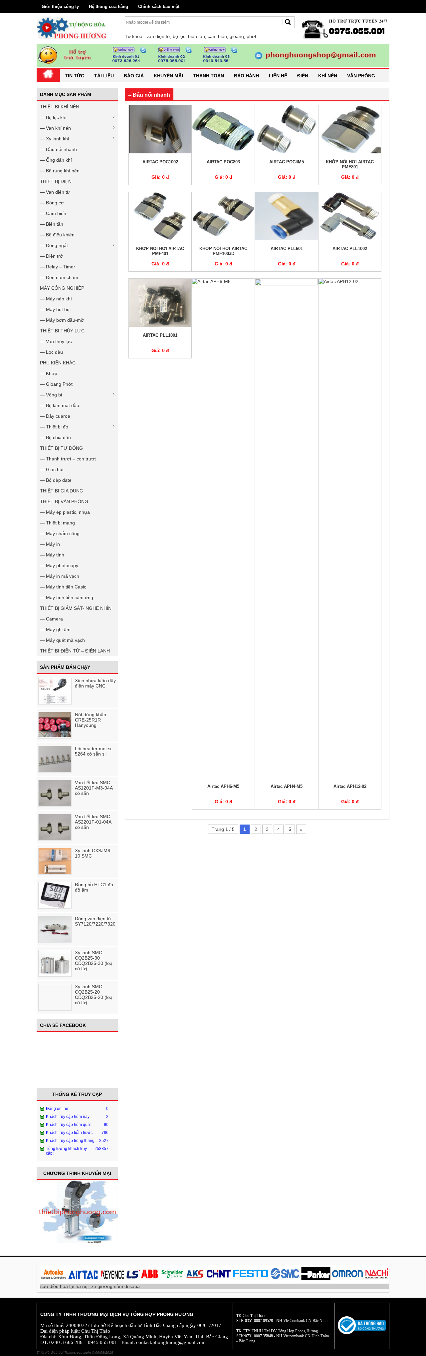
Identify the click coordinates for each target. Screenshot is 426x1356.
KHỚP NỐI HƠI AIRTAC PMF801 (350, 164)
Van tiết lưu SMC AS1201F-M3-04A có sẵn (93, 788)
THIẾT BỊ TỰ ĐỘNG (61, 448)
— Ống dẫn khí (56, 160)
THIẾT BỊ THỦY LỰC (62, 330)
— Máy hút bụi (55, 309)
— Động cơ (52, 202)
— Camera (51, 618)
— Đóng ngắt (54, 245)
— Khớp (48, 373)
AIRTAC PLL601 (287, 248)
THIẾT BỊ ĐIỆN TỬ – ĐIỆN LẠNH (75, 650)
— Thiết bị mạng (57, 522)
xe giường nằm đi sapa (115, 1286)
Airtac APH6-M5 (223, 786)
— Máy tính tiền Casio (63, 586)
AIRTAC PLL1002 (349, 248)
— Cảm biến (53, 213)
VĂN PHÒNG (361, 75)
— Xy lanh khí (54, 138)
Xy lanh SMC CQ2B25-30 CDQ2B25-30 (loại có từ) (94, 960)
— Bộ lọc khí (53, 117)
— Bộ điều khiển (57, 234)
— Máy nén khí (56, 298)
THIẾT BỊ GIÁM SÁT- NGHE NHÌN (75, 608)
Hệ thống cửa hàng (108, 6)
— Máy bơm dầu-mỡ (62, 320)
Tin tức (74, 75)
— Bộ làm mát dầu (59, 405)
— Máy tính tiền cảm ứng (66, 597)
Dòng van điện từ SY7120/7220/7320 (95, 921)
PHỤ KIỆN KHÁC (58, 362)
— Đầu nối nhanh (58, 149)
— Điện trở (51, 256)
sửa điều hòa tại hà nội (64, 1286)
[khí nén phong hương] (345, 38)
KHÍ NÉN (327, 75)
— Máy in (50, 544)
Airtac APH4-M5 (287, 786)
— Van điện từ (55, 192)
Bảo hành (246, 75)
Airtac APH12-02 (349, 786)
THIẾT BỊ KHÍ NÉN (59, 106)
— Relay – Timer (57, 266)
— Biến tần (51, 224)
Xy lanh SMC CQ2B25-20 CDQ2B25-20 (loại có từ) (94, 994)
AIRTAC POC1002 (160, 161)
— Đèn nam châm (59, 277)
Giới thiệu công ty (60, 6)
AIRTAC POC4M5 (286, 161)
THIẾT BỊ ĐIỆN (56, 181)
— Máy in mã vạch (59, 576)
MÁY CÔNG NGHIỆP (62, 288)
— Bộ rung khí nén (60, 170)
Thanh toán (208, 75)
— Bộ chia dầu (55, 437)
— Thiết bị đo (54, 426)
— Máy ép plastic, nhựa (65, 512)
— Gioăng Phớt (56, 384)
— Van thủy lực (56, 341)
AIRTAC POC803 (223, 161)
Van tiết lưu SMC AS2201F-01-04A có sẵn (93, 822)
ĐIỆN (302, 75)
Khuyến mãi (168, 75)
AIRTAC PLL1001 (160, 335)
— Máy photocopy (59, 565)
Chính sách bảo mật (158, 6)
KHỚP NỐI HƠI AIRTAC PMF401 (160, 251)
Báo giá (134, 75)
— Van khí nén (55, 128)
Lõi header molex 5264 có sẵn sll (93, 751)
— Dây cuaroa (55, 416)
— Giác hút (52, 469)
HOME (48, 77)
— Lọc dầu (51, 352)
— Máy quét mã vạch (62, 640)
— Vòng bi (51, 394)
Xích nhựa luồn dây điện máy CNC (95, 683)
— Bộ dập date (56, 480)
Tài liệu (104, 75)
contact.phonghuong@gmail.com (171, 1342)
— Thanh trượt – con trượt (68, 458)
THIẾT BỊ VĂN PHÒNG (64, 501)
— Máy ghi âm (55, 629)
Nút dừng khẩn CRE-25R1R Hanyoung (90, 720)
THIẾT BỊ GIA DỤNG (61, 490)
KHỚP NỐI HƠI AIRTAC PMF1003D (223, 251)
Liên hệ (278, 75)
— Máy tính (52, 554)
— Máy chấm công (60, 533)
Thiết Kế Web (47, 1352)
